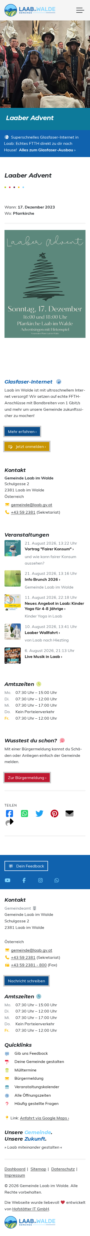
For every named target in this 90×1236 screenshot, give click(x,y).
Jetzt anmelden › (30, 446)
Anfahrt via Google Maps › (44, 1117)
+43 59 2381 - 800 (29, 964)
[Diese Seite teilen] (9, 823)
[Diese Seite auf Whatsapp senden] (25, 815)
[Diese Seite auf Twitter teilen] (39, 815)
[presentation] (29, 10)
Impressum (14, 1175)
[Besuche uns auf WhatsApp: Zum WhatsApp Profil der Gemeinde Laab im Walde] (58, 880)
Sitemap (38, 1168)
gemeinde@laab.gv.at (31, 504)
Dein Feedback (29, 865)
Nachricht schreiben (26, 980)
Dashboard (15, 1168)
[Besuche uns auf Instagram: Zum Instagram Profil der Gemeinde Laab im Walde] (42, 880)
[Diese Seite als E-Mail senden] (69, 815)
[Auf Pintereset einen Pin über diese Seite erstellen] (55, 815)
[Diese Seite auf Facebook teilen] (9, 815)
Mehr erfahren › (22, 431)
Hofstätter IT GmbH (30, 1208)
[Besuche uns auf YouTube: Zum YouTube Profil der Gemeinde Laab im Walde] (9, 880)
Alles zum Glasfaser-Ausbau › (47, 149)
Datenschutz (63, 1168)
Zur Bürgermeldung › (27, 777)
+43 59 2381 (23, 512)
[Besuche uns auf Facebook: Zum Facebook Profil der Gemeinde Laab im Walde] (25, 880)
